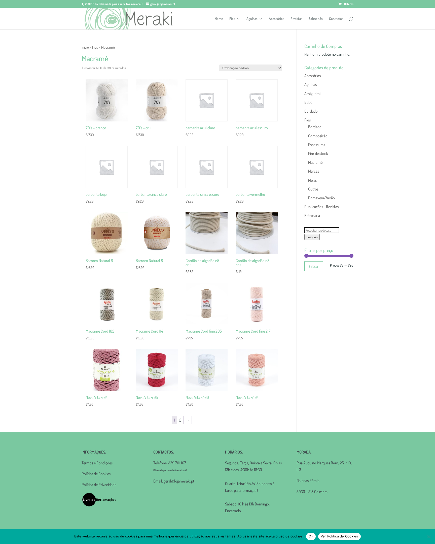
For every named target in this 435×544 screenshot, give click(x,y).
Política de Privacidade (99, 484)
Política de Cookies (96, 473)
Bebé (308, 102)
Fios (232, 19)
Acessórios (276, 19)
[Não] (428, 536)
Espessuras (316, 144)
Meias (312, 180)
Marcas (313, 171)
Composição (318, 135)
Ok (311, 536)
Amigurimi (312, 93)
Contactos (336, 19)
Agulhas (252, 19)
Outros (313, 188)
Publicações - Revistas (321, 206)
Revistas (296, 19)
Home (219, 19)
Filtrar (314, 266)
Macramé (315, 162)
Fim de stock (318, 153)
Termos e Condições (97, 462)
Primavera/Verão (321, 197)
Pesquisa (312, 237)
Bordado (311, 111)
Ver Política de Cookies (339, 536)
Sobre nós (316, 19)
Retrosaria (312, 215)
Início (85, 47)
